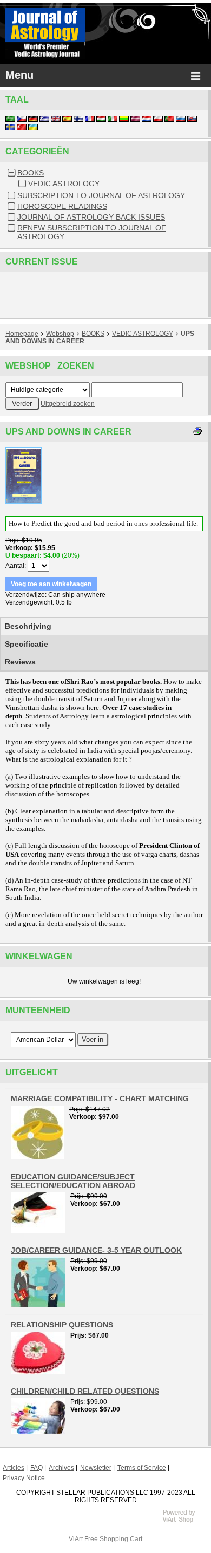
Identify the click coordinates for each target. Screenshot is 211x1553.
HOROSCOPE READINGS (62, 206)
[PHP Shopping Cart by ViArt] (184, 1521)
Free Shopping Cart (113, 1539)
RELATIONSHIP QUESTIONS (62, 1324)
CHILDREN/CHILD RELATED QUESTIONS (85, 1391)
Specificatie (26, 644)
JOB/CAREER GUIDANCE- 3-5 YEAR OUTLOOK (96, 1250)
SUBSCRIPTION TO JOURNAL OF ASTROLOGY (101, 195)
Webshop (60, 333)
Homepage (21, 333)
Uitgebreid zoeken (68, 404)
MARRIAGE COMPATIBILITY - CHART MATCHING (100, 1098)
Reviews (20, 661)
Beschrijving (28, 626)
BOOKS (30, 172)
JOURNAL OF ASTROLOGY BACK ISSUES (91, 217)
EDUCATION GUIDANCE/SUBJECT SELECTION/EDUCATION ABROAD (73, 1181)
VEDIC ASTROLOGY (64, 183)
